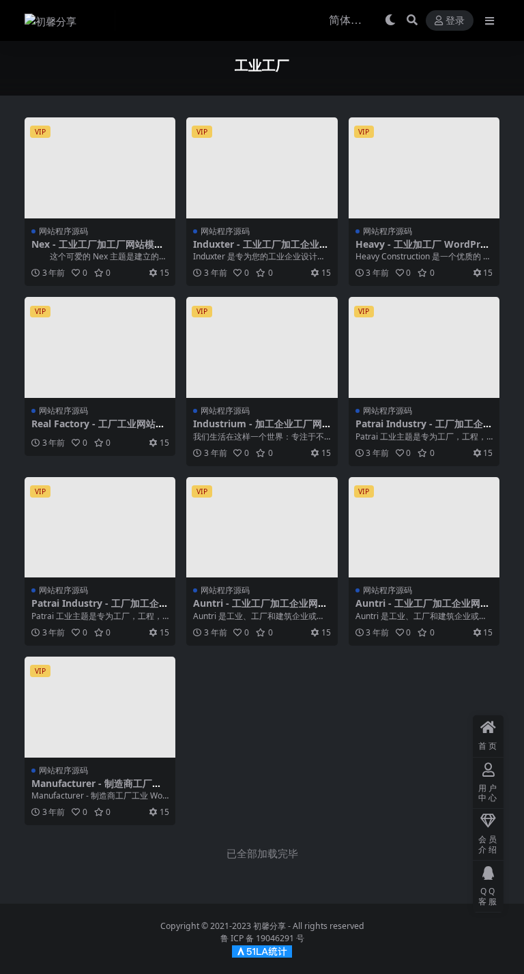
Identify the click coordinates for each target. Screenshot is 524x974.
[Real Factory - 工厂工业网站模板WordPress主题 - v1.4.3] (100, 347)
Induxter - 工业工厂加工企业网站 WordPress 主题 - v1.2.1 (261, 250)
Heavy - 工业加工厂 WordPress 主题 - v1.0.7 (423, 250)
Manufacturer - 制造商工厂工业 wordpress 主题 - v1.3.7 (96, 789)
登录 (455, 21)
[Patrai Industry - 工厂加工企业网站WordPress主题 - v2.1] (424, 347)
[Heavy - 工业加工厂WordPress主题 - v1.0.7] (424, 167)
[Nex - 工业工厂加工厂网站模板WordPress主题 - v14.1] (100, 167)
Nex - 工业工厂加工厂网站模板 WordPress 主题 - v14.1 (97, 250)
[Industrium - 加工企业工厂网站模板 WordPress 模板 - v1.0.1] (261, 347)
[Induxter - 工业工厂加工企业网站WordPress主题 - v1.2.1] (261, 167)
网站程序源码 (63, 231)
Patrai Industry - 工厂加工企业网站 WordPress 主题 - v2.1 (424, 429)
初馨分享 (269, 926)
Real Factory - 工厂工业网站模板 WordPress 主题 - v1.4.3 (98, 429)
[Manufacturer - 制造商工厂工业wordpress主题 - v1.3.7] (100, 707)
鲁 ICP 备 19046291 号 (262, 938)
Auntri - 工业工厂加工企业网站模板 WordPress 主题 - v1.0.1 (260, 609)
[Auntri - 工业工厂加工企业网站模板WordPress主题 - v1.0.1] (261, 527)
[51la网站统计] (262, 951)
